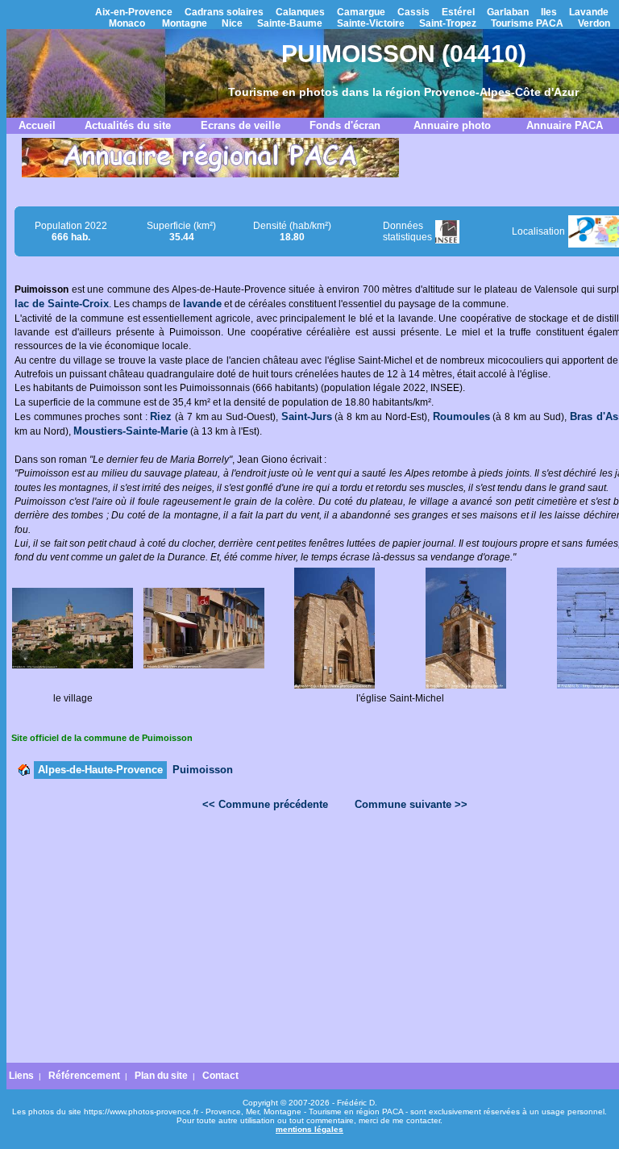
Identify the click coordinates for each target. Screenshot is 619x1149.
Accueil (37, 125)
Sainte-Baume (289, 23)
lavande (202, 304)
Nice (232, 23)
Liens (21, 1075)
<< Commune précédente (265, 804)
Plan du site (161, 1075)
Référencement (84, 1075)
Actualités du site (128, 125)
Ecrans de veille (240, 125)
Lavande (589, 12)
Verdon (594, 23)
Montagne (184, 23)
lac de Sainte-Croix (62, 304)
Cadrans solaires (224, 12)
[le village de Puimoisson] (72, 665)
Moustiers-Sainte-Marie (130, 431)
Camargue (361, 12)
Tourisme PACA (527, 23)
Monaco (127, 23)
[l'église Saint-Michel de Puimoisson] (334, 685)
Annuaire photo (452, 125)
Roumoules (461, 416)
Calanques (300, 12)
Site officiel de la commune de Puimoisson (102, 738)
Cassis (413, 12)
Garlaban (508, 12)
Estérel (458, 12)
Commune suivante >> (411, 804)
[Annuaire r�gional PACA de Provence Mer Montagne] (210, 174)
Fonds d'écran (345, 125)
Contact (220, 1075)
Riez (161, 416)
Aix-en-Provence (133, 12)
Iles (549, 12)
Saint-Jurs (306, 416)
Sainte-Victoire (371, 23)
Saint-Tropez (447, 23)
